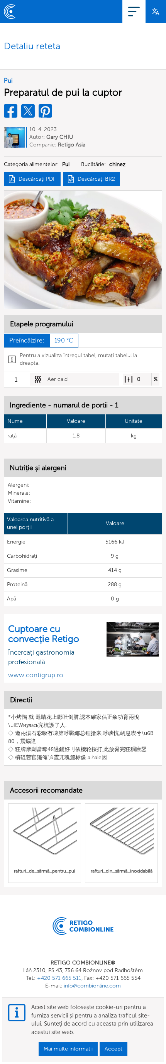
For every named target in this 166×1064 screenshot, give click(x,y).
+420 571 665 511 (59, 978)
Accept (113, 1049)
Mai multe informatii (68, 1049)
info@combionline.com (92, 986)
